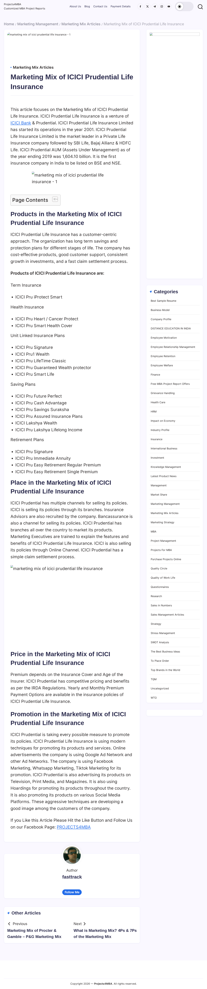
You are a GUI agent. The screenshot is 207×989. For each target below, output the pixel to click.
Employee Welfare (162, 365)
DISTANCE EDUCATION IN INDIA (171, 328)
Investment (157, 457)
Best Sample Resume (163, 301)
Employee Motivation (164, 337)
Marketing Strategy (162, 522)
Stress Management (163, 633)
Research (156, 596)
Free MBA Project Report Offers (170, 384)
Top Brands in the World (165, 670)
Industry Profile (160, 430)
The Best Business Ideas (165, 651)
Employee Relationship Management (173, 347)
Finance (155, 374)
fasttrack (72, 877)
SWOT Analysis (160, 642)
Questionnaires (160, 587)
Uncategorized (160, 688)
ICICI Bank (21, 122)
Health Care (158, 402)
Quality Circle (159, 568)
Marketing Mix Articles (80, 24)
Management (159, 485)
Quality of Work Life (163, 577)
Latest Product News (163, 476)
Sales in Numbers (161, 605)
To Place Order (160, 661)
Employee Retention (163, 356)
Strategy (156, 624)
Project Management (163, 541)
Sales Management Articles (167, 614)
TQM (154, 679)
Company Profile (161, 319)
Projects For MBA (161, 550)
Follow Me (72, 892)
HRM (154, 411)
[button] (184, 6)
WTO (154, 697)
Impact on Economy (163, 421)
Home (9, 24)
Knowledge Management (166, 467)
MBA (153, 531)
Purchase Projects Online (166, 559)
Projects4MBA (12, 4)
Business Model (160, 310)
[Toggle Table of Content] (53, 199)
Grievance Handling (163, 393)
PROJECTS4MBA (74, 826)
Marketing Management (37, 24)
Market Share (159, 494)
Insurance (156, 439)
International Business (164, 448)
